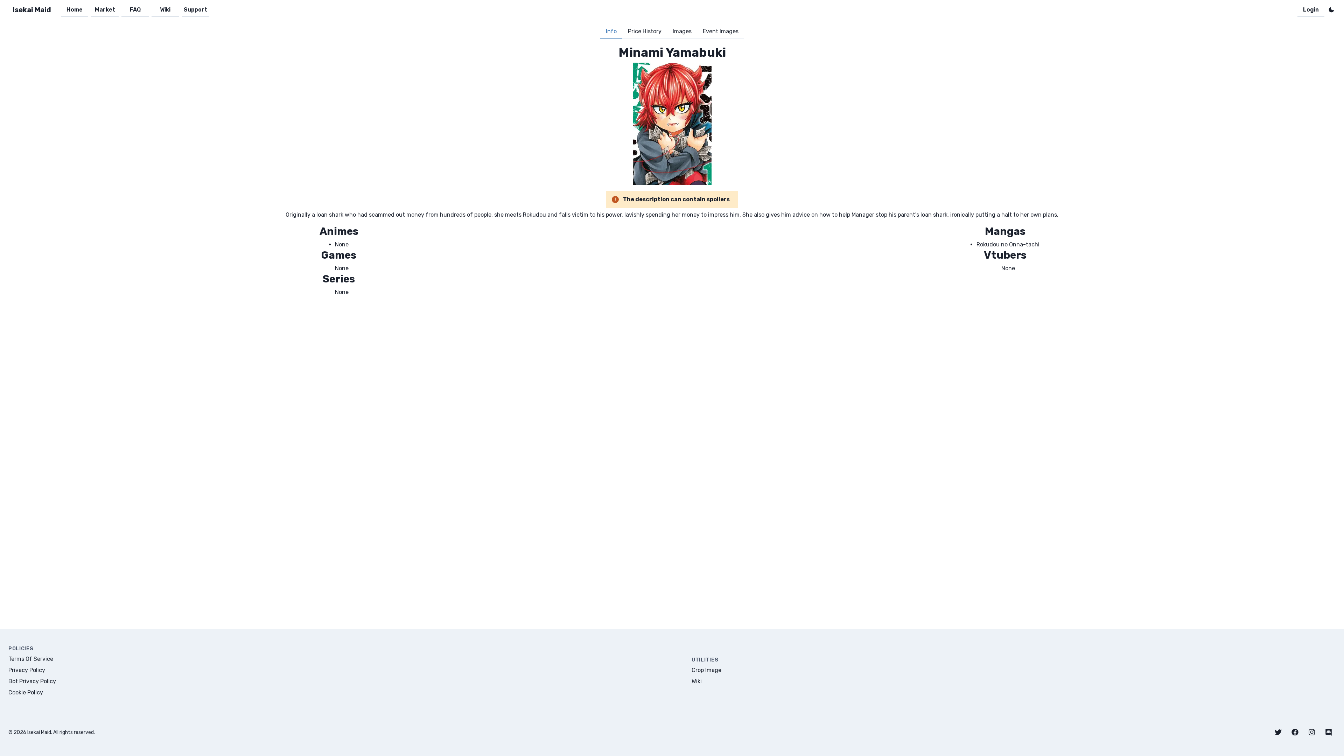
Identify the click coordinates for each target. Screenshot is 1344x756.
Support (195, 9)
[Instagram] (1312, 732)
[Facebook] (1295, 732)
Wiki (165, 9)
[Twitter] (1278, 732)
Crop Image (706, 670)
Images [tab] (682, 31)
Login (1311, 9)
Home (74, 9)
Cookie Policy (25, 692)
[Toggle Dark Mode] (1331, 10)
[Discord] (1329, 732)
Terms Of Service (30, 659)
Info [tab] (611, 31)
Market (105, 9)
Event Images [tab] (720, 31)
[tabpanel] (672, 170)
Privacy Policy (26, 670)
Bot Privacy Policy (32, 681)
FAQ (135, 9)
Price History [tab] (645, 31)
